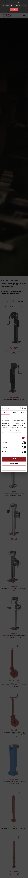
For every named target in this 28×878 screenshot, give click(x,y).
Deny (14, 468)
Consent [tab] (5, 412)
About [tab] (23, 412)
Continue (14, 9)
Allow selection (14, 463)
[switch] (24, 442)
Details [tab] (14, 412)
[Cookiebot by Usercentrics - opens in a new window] (20, 408)
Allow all (14, 458)
